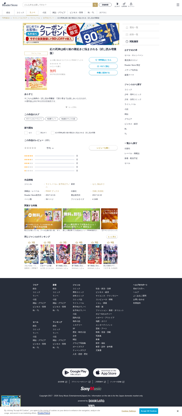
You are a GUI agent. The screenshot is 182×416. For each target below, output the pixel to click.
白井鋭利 (114, 268)
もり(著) (53, 60)
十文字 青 (106, 268)
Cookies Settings (129, 411)
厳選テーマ (129, 75)
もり (30, 133)
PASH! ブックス (77, 60)
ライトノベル (35, 18)
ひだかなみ (50, 268)
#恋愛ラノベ (51, 119)
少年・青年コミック (133, 94)
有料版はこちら (104, 60)
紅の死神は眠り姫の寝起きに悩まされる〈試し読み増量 (75, 133)
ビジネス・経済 (131, 124)
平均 (48, 148)
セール (127, 163)
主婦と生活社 (98, 191)
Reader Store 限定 (132, 65)
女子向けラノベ (48, 18)
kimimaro (59, 268)
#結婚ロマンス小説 (68, 119)
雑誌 (126, 114)
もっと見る (72, 107)
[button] (117, 382)
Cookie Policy (44, 413)
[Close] (178, 411)
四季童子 (35, 268)
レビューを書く (55, 66)
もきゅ (65, 268)
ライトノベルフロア (20, 18)
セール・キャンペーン (134, 55)
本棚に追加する (103, 73)
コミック (128, 89)
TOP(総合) (6, 18)
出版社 (127, 148)
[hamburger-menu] (178, 5)
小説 (126, 109)
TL (126, 134)
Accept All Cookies (149, 411)
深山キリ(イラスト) (63, 60)
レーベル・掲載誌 (132, 153)
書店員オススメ (131, 60)
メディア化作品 (131, 70)
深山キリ (43, 133)
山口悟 (42, 268)
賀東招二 (27, 268)
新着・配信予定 (131, 158)
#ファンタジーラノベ (34, 119)
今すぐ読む (105, 66)
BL (126, 129)
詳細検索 (105, 5)
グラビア (128, 119)
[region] (91, 411)
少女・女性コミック (133, 99)
